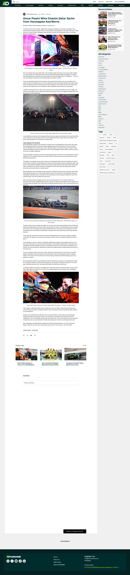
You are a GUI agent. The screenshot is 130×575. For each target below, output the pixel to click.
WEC (108, 155)
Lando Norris (102, 152)
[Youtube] (16, 561)
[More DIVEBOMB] (78, 565)
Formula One (35, 330)
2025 (110, 134)
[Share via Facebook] (24, 335)
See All (84, 345)
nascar (101, 149)
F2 (116, 143)
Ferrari (100, 161)
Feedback (88, 561)
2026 (114, 137)
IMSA (113, 155)
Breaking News (27, 330)
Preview (109, 137)
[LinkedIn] (24, 561)
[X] (12, 561)
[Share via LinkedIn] (31, 335)
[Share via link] (35, 335)
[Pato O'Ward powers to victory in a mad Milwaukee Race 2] (26, 354)
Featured (101, 158)
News (107, 146)
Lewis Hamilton (111, 164)
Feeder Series (102, 143)
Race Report (102, 164)
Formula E (101, 137)
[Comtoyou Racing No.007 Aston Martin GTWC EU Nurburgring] (75, 354)
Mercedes (101, 155)
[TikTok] (20, 561)
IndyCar (105, 134)
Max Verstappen (109, 149)
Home (55, 557)
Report (109, 152)
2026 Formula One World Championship (109, 140)
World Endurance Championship (107, 172)
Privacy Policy (89, 565)
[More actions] (78, 14)
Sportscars (113, 146)
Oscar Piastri (102, 167)
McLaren (111, 143)
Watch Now (57, 562)
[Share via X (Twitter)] (27, 335)
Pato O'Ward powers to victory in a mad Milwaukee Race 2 (26, 364)
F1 (99, 134)
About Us (57, 559)
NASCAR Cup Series (104, 170)
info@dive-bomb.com (92, 559)
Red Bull (114, 170)
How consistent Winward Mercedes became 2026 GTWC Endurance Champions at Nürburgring (50, 364)
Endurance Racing (110, 158)
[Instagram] (8, 561)
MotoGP (101, 146)
